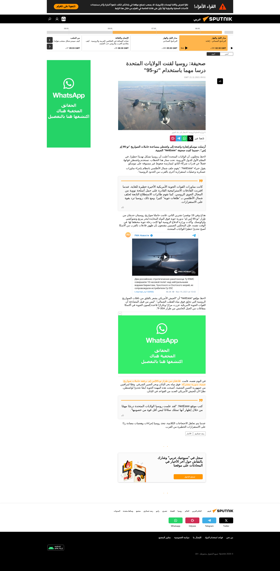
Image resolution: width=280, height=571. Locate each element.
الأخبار (189, 434)
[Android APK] (56, 548)
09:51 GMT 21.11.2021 (195, 77)
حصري (164, 511)
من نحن (229, 537)
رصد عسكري (199, 434)
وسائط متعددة (128, 511)
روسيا (180, 511)
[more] (123, 207)
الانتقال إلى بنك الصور (180, 132)
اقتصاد (172, 511)
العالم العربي (197, 511)
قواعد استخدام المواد (214, 537)
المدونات (117, 511)
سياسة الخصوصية (181, 537)
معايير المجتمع (165, 537)
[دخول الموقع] (57, 19)
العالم (187, 511)
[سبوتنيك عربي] (218, 22)
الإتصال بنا (197, 537)
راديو (157, 511)
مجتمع (138, 511)
